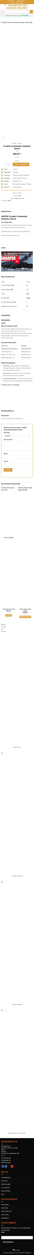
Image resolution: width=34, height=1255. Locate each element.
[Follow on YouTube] (12, 1166)
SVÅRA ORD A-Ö (6, 1211)
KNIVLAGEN (5, 1204)
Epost (3, 1232)
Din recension (8, 439)
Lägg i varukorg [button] (25, 616)
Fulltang (17, 198)
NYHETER (4, 1181)
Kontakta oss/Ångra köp (10, 1153)
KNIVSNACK (5, 1218)
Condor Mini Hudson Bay (8, 609)
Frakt (3, 1150)
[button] (2, 7)
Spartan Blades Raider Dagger (25, 609)
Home (14, 143)
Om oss (3, 1151)
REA (2, 1194)
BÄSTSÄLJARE (5, 1184)
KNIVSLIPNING (5, 1191)
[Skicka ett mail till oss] (9, 1166)
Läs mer (8, 615)
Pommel (21, 198)
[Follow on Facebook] (2, 1166)
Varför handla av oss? (9, 1148)
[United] (12, 394)
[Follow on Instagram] (5, 1166)
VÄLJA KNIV (5, 1215)
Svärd (20, 143)
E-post (6, 461)
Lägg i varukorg (21, 164)
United (9, 200)
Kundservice (6, 1146)
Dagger (28, 298)
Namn (6, 453)
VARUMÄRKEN (5, 1177)
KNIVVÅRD (4, 1208)
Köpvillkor (28, 1252)
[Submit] (31, 11)
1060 (27, 294)
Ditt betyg (6, 432)
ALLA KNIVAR (5, 1187)
